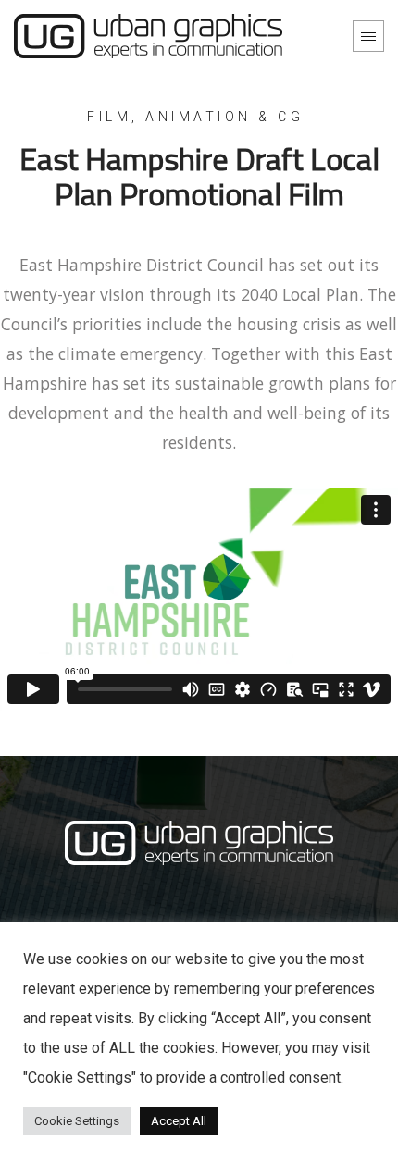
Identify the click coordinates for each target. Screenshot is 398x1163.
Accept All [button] (178, 1121)
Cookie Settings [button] (76, 1121)
